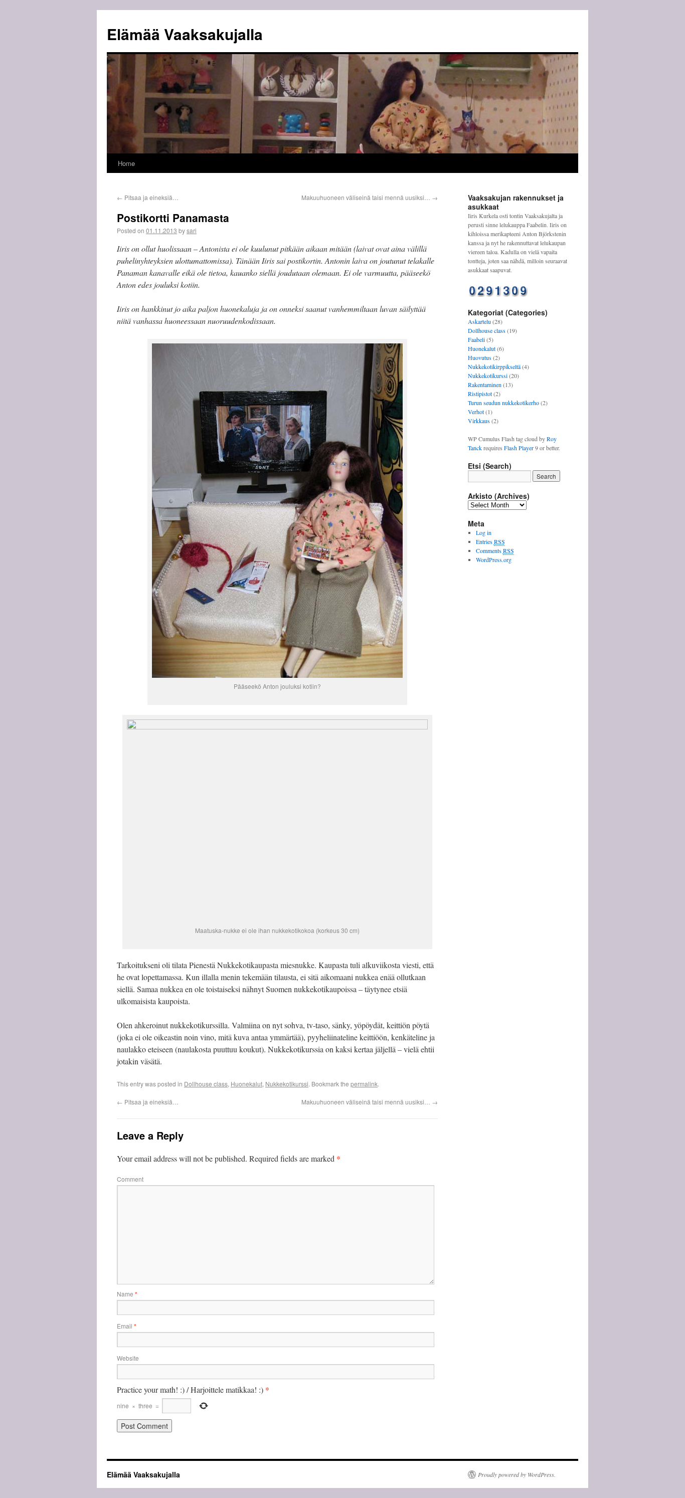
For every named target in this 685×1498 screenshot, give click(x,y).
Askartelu (479, 321)
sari (192, 230)
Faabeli (476, 339)
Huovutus (479, 357)
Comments (495, 550)
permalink (364, 1083)
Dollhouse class (206, 1083)
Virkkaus (479, 421)
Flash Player (519, 448)
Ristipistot (480, 394)
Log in (483, 532)
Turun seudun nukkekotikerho (503, 403)
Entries (490, 541)
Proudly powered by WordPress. (517, 1474)
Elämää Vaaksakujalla (185, 34)
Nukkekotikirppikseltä (494, 366)
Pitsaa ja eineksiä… (148, 197)
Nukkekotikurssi (286, 1083)
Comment (130, 1179)
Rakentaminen (484, 385)
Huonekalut (246, 1083)
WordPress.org (493, 559)
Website (128, 1358)
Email (126, 1326)
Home (126, 163)
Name (127, 1293)
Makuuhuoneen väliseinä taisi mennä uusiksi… (369, 197)
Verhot (476, 412)
